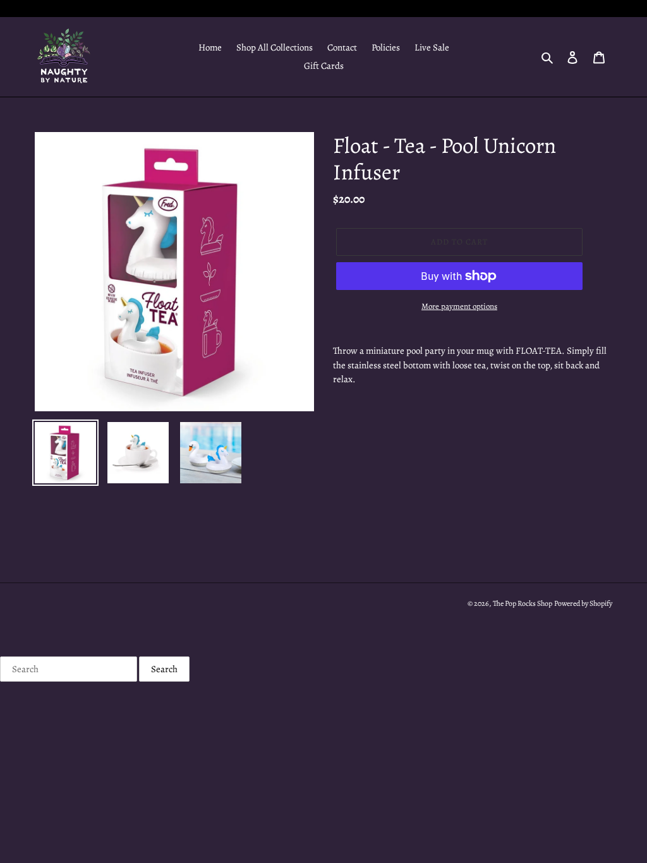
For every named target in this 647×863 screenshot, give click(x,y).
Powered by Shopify (583, 603)
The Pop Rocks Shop (522, 603)
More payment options (459, 306)
